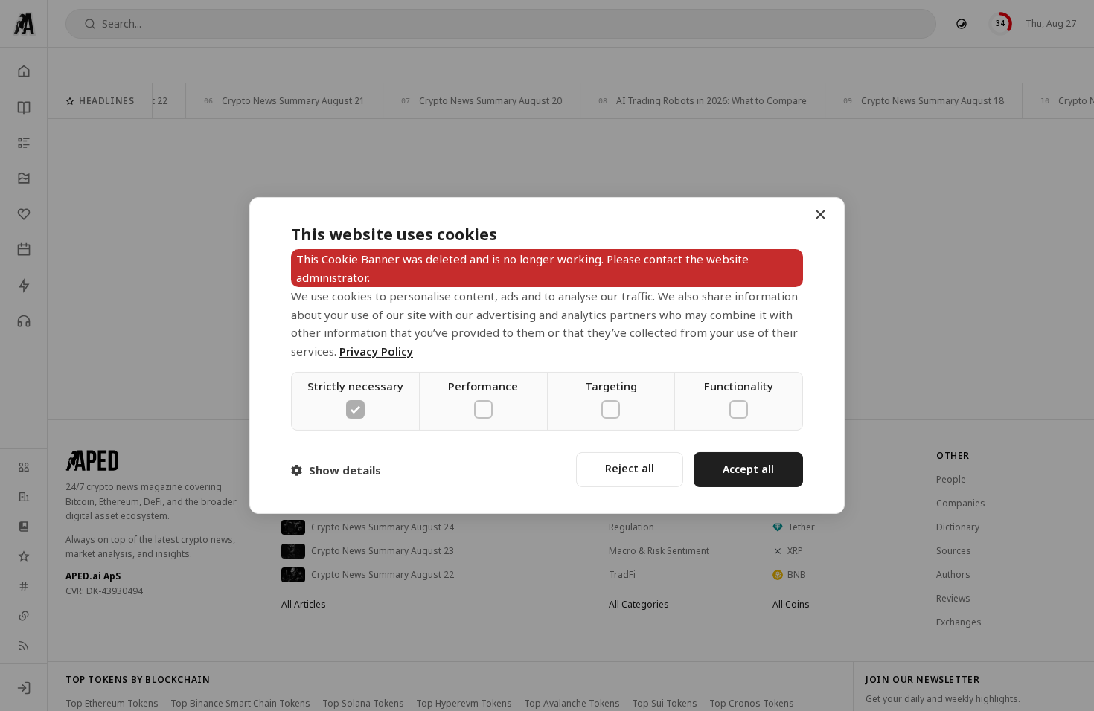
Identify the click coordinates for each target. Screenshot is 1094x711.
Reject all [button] (629, 468)
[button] (336, 470)
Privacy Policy (376, 351)
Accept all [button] (748, 469)
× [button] (819, 215)
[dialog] (547, 355)
